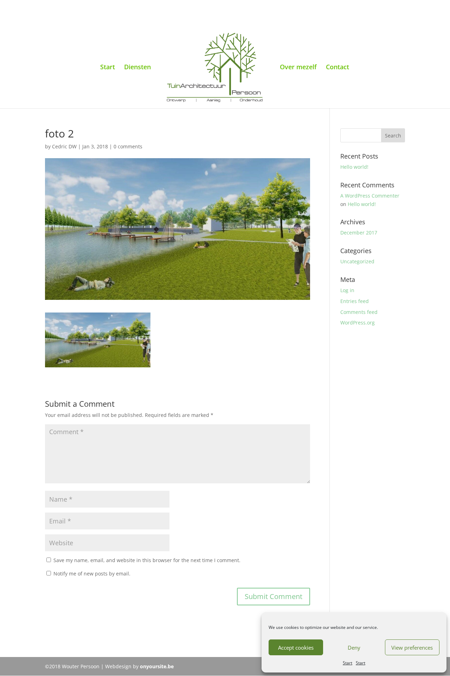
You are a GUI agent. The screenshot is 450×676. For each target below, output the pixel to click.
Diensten (137, 67)
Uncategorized (357, 261)
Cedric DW (64, 146)
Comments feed (359, 312)
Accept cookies (296, 647)
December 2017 (358, 232)
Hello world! (354, 166)
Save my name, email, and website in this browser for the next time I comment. (146, 560)
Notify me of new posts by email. (91, 573)
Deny (354, 647)
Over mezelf (298, 67)
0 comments (128, 146)
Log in (347, 290)
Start (347, 663)
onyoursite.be (157, 666)
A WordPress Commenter (369, 195)
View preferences (412, 647)
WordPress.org (357, 322)
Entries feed (354, 301)
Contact (337, 67)
